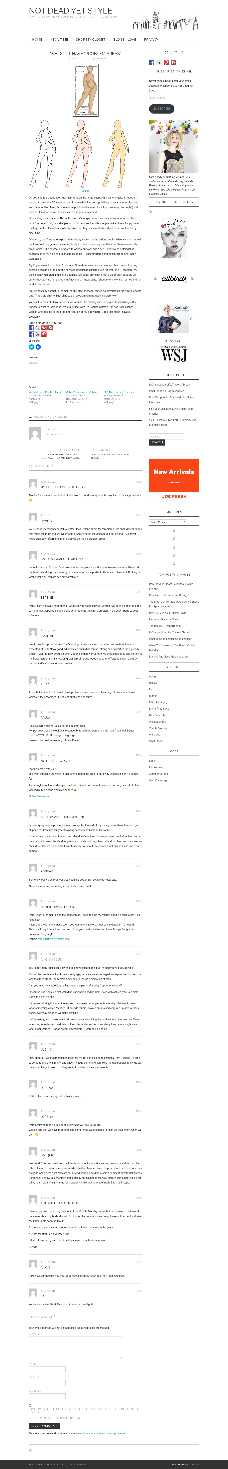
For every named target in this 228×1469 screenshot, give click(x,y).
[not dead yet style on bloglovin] (174, 237)
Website (35, 1391)
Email (34, 1377)
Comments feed (158, 773)
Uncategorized (157, 721)
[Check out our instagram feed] (50, 327)
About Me (59, 39)
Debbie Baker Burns (58, 906)
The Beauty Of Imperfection (165, 625)
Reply (139, 481)
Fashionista (177, 1464)
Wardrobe (154, 734)
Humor (153, 695)
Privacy (151, 39)
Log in (152, 760)
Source (85, 191)
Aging (36, 417)
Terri (45, 684)
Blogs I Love (124, 39)
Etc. (151, 689)
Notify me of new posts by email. (58, 1418)
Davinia (47, 520)
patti (84, 58)
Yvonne (47, 636)
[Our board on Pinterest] (44, 327)
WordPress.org (158, 780)
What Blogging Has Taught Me (166, 391)
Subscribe (161, 108)
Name (34, 1363)
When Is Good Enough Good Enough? (170, 638)
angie (45, 1267)
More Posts (54, 434)
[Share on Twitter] (37, 334)
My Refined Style (159, 708)
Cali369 (47, 1155)
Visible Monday (158, 728)
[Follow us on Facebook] (31, 327)
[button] (85, 90)
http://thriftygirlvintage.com (54, 939)
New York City (157, 715)
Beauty (44, 417)
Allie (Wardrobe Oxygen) (62, 817)
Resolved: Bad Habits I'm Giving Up (169, 595)
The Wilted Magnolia (59, 1203)
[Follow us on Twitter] (37, 327)
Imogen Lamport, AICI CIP (62, 559)
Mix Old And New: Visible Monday (169, 656)
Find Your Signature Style (163, 619)
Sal (44, 1296)
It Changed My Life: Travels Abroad (169, 384)
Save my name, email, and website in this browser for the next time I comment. (83, 1411)
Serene (47, 597)
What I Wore (156, 741)
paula (46, 717)
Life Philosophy (58, 417)
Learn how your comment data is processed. (102, 1433)
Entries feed (156, 767)
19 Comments (99, 58)
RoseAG (47, 871)
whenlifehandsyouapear (63, 487)
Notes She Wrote (56, 761)
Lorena (47, 1088)
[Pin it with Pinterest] (44, 334)
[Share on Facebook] (31, 334)
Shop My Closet (91, 39)
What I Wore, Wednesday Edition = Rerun (110, 456)
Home (37, 39)
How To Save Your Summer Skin (167, 613)
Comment (37, 1333)
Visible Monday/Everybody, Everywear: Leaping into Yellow (61, 456)
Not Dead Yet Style (70, 10)
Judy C (46, 1049)
